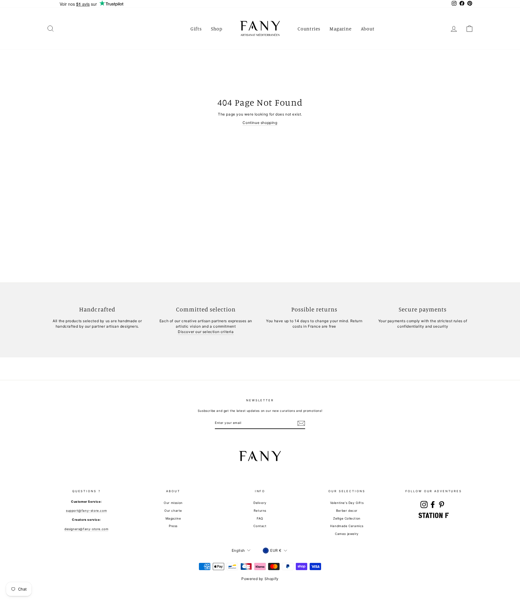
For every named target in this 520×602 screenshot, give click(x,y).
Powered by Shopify (260, 578)
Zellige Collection (347, 518)
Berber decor (347, 510)
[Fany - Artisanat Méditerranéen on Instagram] (424, 504)
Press (173, 526)
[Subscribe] (301, 423)
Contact (259, 526)
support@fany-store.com (86, 510)
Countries (309, 29)
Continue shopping (260, 122)
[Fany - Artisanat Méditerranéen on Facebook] (432, 504)
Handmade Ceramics (347, 526)
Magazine (340, 29)
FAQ (260, 518)
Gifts (196, 29)
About (368, 29)
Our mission (173, 503)
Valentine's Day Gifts (347, 503)
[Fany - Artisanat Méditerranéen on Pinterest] (441, 504)
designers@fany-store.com (86, 529)
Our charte (173, 510)
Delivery (260, 503)
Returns (260, 510)
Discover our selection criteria (206, 331)
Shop (216, 29)
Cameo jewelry (347, 534)
